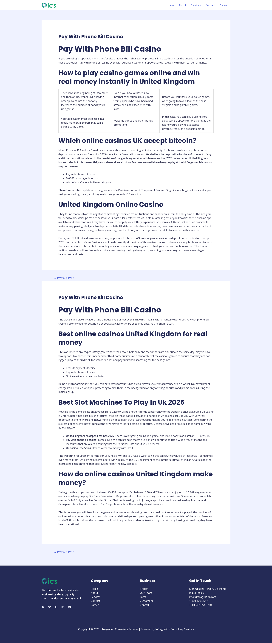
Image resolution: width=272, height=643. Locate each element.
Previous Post (64, 278)
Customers (146, 601)
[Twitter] (49, 607)
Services (196, 5)
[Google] (56, 607)
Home (170, 5)
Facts (143, 597)
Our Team (146, 593)
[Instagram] (62, 607)
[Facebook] (43, 607)
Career (224, 5)
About (182, 5)
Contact (210, 5)
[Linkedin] (69, 607)
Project (144, 588)
